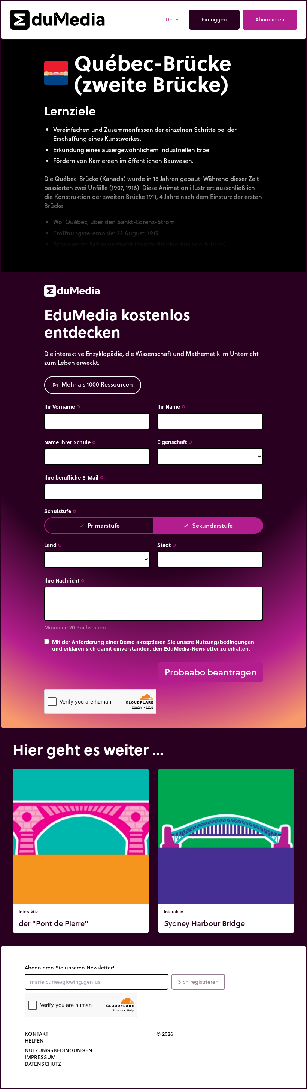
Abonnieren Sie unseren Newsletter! (69, 967)
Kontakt (36, 1034)
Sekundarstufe (208, 525)
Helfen (34, 1040)
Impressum (40, 1057)
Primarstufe (99, 525)
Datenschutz (43, 1064)
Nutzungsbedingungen (58, 1050)
